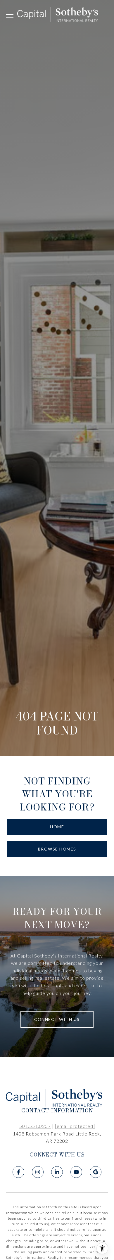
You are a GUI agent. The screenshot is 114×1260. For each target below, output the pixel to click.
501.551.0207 (35, 1126)
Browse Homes (57, 848)
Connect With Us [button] (57, 1019)
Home (57, 826)
